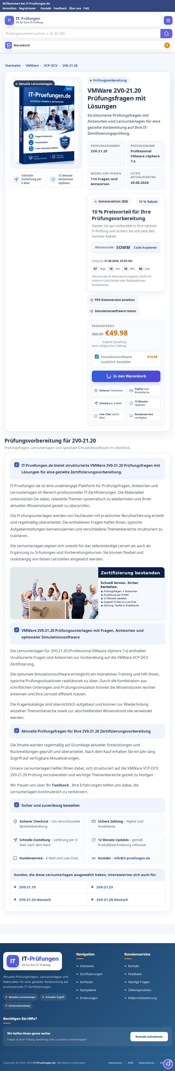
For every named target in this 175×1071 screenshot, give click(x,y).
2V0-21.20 (69, 65)
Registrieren (27, 8)
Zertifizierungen (91, 974)
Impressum (115, 1062)
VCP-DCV (50, 65)
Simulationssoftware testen (115, 311)
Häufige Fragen (139, 982)
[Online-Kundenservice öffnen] (168, 1064)
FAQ (86, 8)
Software (86, 982)
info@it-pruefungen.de (132, 858)
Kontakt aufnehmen (149, 1036)
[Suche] (166, 33)
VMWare (32, 65)
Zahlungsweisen (139, 990)
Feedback (60, 8)
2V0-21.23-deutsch (35, 899)
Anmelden (10, 8)
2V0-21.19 (27, 887)
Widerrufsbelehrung (142, 998)
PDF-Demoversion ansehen (115, 300)
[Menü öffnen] (168, 20)
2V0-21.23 (104, 887)
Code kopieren (145, 247)
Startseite (13, 65)
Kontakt (46, 8)
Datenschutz (146, 1062)
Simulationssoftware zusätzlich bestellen (116, 359)
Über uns (75, 8)
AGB (130, 1062)
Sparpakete (88, 990)
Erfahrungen (89, 998)
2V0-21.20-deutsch (112, 899)
